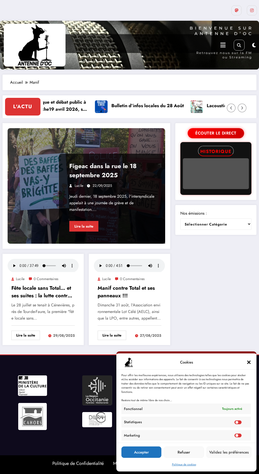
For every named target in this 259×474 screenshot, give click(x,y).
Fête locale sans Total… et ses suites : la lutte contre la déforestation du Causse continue (42, 292)
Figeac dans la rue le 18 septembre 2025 (103, 170)
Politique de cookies (184, 464)
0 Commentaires (46, 278)
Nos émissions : (193, 213)
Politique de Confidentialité (78, 463)
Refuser (184, 452)
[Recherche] (239, 45)
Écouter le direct (215, 133)
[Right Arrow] (242, 108)
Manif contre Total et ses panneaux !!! (126, 291)
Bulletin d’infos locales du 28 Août (139, 105)
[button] (248, 362)
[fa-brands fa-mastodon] (236, 10)
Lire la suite (83, 226)
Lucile (79, 185)
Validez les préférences (229, 452)
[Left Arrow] (231, 108)
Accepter (141, 452)
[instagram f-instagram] (252, 10)
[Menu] (223, 45)
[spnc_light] (254, 45)
